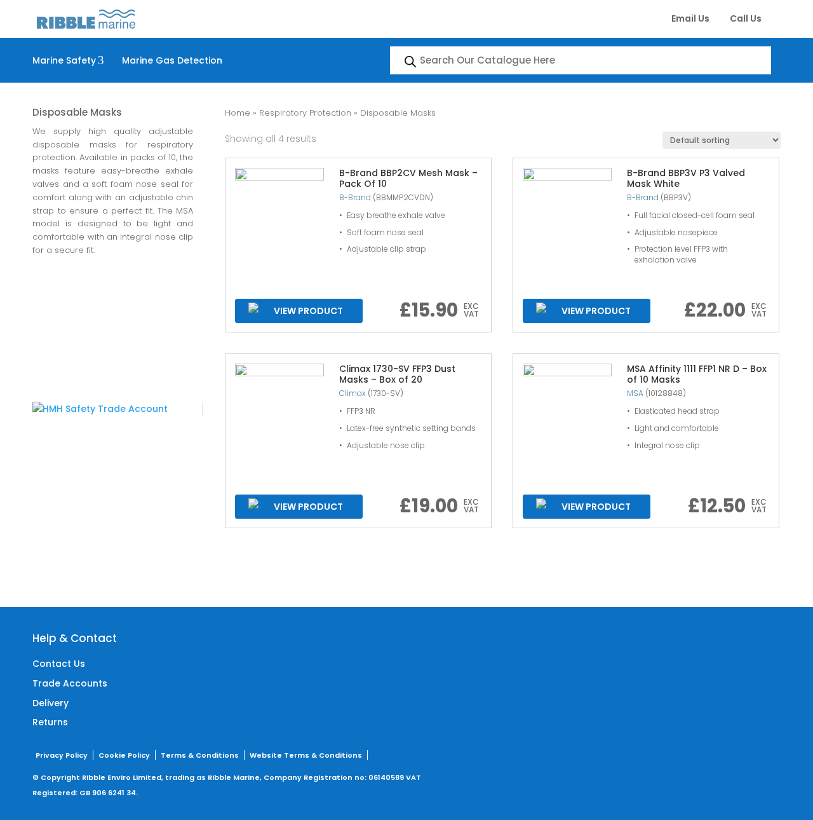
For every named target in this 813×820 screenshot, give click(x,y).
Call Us (746, 18)
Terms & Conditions (200, 755)
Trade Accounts (69, 683)
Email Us (690, 18)
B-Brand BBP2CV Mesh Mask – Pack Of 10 (408, 178)
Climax (352, 393)
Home (237, 113)
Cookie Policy (124, 755)
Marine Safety (68, 60)
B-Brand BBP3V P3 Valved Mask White (686, 178)
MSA (635, 393)
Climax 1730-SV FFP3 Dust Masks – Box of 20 (397, 374)
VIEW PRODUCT (308, 310)
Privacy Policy (62, 755)
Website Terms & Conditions (306, 755)
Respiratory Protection (305, 113)
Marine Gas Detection (172, 60)
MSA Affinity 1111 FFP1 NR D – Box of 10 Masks (697, 374)
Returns (50, 722)
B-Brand (355, 197)
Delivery (50, 703)
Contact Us (58, 663)
